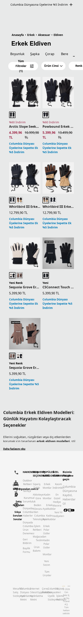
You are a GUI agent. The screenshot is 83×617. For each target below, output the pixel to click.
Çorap (49, 54)
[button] (53, 66)
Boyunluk (17, 54)
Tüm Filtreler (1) (21, 66)
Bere (64, 54)
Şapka (34, 54)
